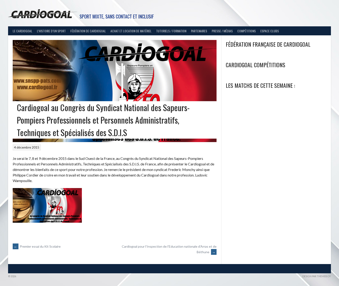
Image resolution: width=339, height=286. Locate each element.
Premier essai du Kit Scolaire (37, 246)
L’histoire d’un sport (51, 30)
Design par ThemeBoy (316, 276)
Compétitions (246, 30)
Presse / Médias (222, 30)
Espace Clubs (269, 30)
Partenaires (199, 30)
